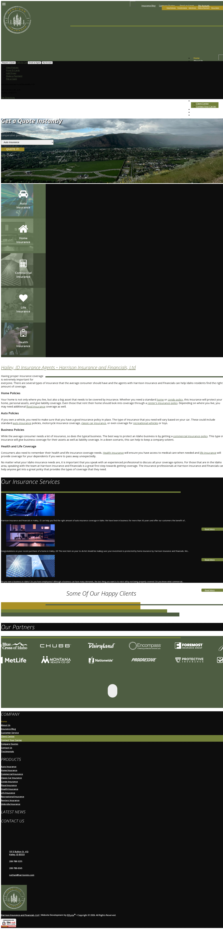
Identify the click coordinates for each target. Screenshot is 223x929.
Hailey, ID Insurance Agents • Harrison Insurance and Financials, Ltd (68, 367)
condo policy (175, 399)
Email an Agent (34, 63)
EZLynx (70, 915)
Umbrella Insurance (10, 804)
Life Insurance (8, 792)
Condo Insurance (9, 781)
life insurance (208, 452)
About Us (198, 61)
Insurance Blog (148, 5)
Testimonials (200, 109)
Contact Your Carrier (206, 106)
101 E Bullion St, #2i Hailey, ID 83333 (18, 853)
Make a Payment (203, 8)
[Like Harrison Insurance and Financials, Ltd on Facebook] (112, 691)
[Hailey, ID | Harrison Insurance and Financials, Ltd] (17, 37)
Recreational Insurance (12, 796)
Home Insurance (9, 770)
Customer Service (202, 100)
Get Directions (8, 97)
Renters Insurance (10, 800)
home (160, 399)
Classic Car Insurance (11, 777)
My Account (204, 5)
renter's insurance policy (163, 403)
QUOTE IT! (12, 149)
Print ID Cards (182, 8)
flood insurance (35, 406)
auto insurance (22, 423)
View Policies (171, 8)
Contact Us (6, 747)
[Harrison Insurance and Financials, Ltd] (14, 909)
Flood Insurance (9, 785)
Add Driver (192, 8)
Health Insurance (9, 789)
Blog (196, 112)
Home (197, 58)
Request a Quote (8, 63)
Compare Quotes (202, 115)
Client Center (202, 103)
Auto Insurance (8, 766)
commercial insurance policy (190, 436)
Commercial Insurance (12, 774)
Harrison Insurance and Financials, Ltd (20, 915)
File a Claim (215, 8)
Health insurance (113, 452)
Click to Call (21, 62)
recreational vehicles (145, 423)
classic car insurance (93, 423)
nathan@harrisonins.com (21, 875)
